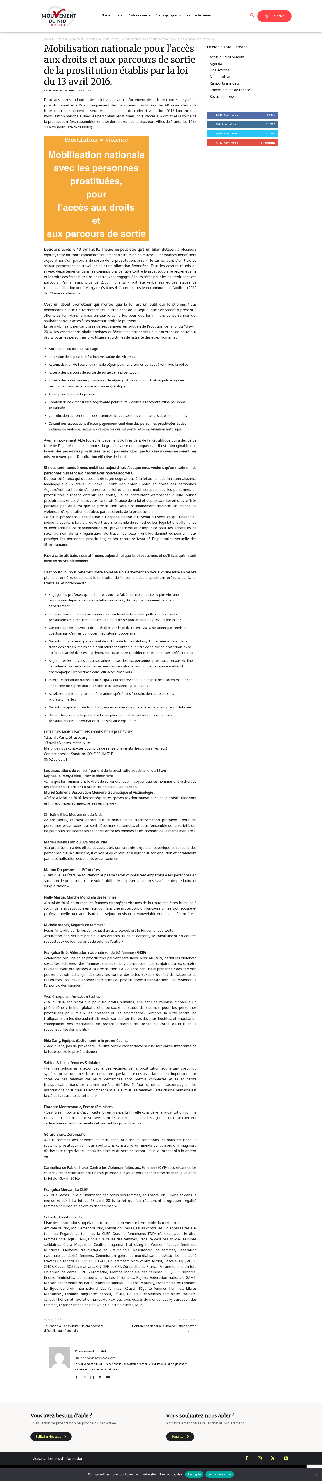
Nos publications (223, 76)
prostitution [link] (58, 121)
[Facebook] (78, 1377)
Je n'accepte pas (220, 1474)
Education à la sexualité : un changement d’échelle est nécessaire (73, 1328)
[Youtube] (109, 1377)
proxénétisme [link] (185, 271)
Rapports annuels (224, 83)
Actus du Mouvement (70, 39)
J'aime (271, 115)
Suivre (270, 124)
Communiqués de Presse (102, 39)
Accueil (48, 39)
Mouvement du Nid (61, 90)
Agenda (216, 63)
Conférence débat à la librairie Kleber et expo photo (164, 1328)
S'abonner (267, 142)
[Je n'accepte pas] (316, 1474)
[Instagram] (86, 1377)
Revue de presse (223, 96)
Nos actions (219, 70)
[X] (101, 1377)
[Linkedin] (93, 1377)
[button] (252, 15)
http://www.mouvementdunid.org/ (94, 1357)
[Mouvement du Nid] (59, 16)
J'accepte (194, 1474)
